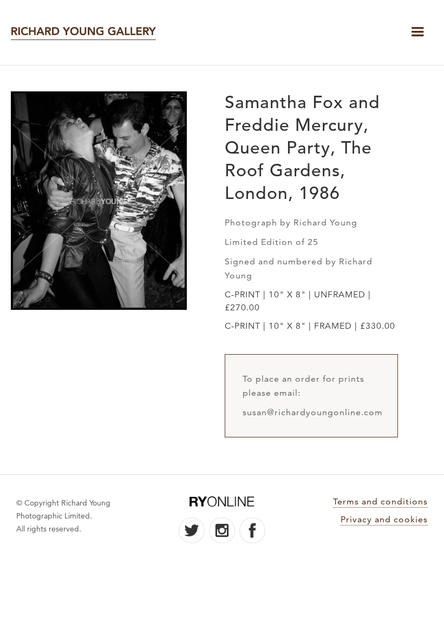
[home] (83, 32)
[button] (417, 32)
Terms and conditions (380, 501)
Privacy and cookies (384, 519)
